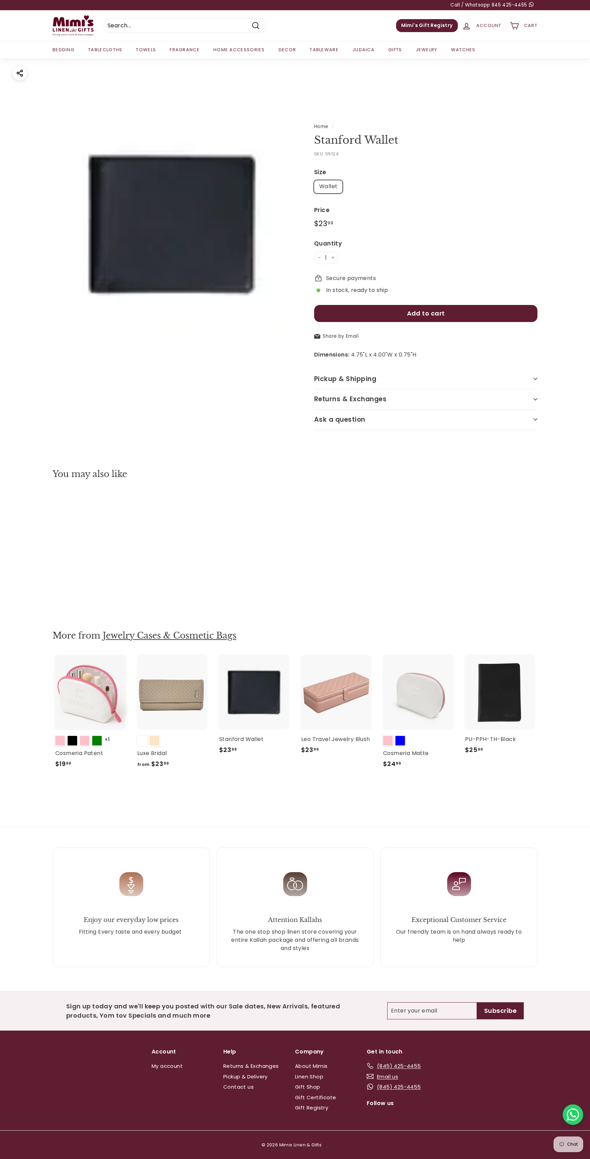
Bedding (63, 49)
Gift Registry (311, 1107)
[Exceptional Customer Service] (459, 884)
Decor (287, 49)
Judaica (363, 49)
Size (320, 172)
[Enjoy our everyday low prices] (131, 884)
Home (321, 126)
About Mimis (311, 1066)
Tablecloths (105, 49)
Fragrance (185, 49)
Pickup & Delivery (245, 1076)
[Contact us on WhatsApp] (573, 1114)
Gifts (395, 49)
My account (167, 1066)
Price (321, 210)
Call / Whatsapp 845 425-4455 (489, 5)
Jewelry (426, 49)
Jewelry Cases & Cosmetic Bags (169, 635)
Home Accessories (239, 49)
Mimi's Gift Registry (427, 25)
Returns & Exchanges (350, 399)
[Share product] (19, 73)
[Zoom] (172, 224)
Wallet (328, 186)
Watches (463, 49)
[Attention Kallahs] (295, 884)
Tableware (324, 49)
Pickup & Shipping (345, 378)
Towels (146, 49)
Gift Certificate (315, 1097)
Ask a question (339, 419)
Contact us (238, 1086)
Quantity (328, 243)
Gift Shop (307, 1086)
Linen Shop (309, 1076)
